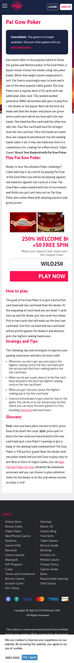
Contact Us (47, 555)
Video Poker (13, 531)
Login (52, 7)
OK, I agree (29, 657)
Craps (9, 569)
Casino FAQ (13, 545)
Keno (43, 574)
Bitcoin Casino (15, 578)
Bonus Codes (13, 526)
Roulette (11, 540)
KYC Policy (12, 588)
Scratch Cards (14, 583)
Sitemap (46, 521)
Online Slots (13, 521)
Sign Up (66, 7)
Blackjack (11, 559)
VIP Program (13, 564)
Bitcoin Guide (49, 545)
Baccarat (11, 550)
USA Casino (48, 583)
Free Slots (47, 536)
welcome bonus (21, 47)
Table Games (49, 540)
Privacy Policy (49, 564)
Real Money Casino (18, 536)
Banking (45, 550)
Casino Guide (49, 569)
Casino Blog (48, 531)
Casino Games (14, 555)
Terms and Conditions (20, 574)
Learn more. (13, 657)
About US (46, 526)
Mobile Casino (49, 559)
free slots (26, 410)
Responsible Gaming (54, 578)
